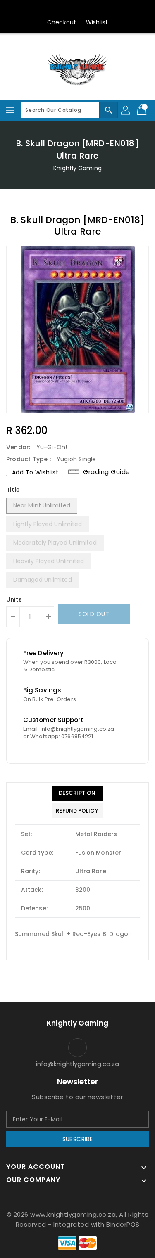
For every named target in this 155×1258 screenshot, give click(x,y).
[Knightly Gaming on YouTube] (93, 9)
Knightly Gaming (77, 168)
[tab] (77, 793)
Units (14, 599)
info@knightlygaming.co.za (77, 1063)
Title (13, 490)
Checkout (61, 22)
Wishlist (97, 22)
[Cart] (142, 110)
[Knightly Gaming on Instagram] (78, 9)
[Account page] (126, 110)
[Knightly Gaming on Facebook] (61, 9)
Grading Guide (106, 472)
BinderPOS (123, 1224)
